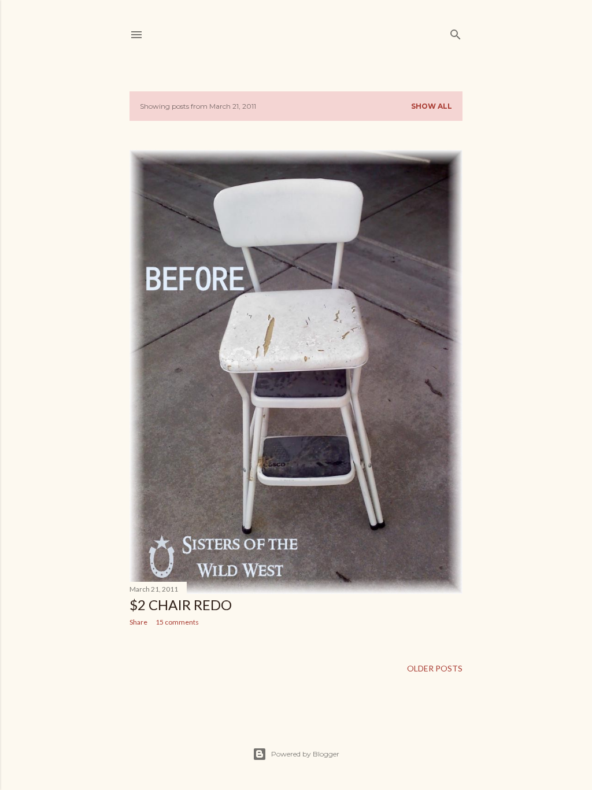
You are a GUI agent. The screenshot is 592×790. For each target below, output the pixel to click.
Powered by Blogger (305, 754)
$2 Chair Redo (181, 604)
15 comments (177, 622)
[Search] (455, 32)
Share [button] (138, 622)
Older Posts (434, 668)
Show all (431, 106)
